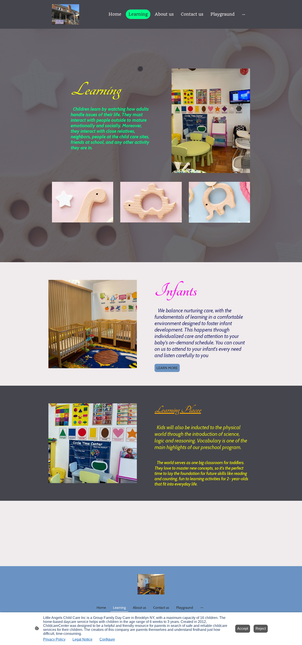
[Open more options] (243, 14)
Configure (107, 639)
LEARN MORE (167, 368)
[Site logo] (65, 14)
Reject (261, 628)
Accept (242, 628)
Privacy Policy (54, 639)
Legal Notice (82, 639)
